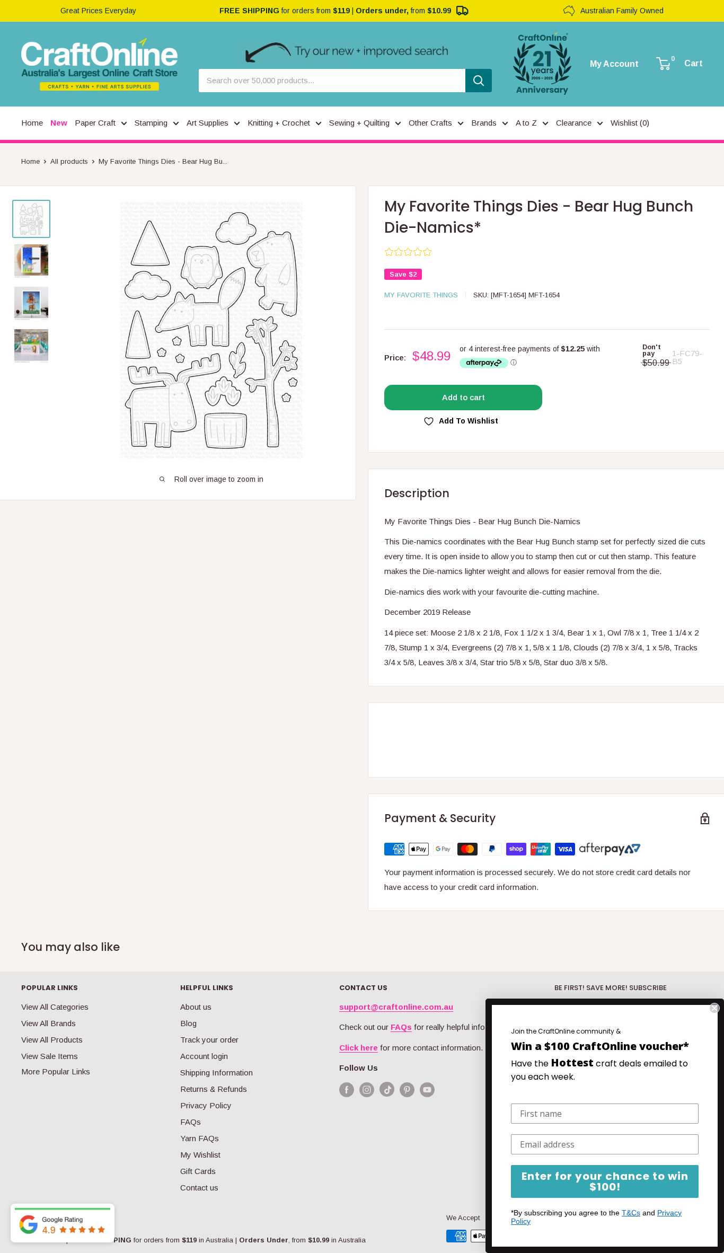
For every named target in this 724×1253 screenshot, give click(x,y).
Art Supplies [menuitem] (207, 122)
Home (30, 161)
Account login (204, 1056)
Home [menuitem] (32, 122)
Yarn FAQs (199, 1138)
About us (195, 1006)
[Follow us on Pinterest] (407, 1089)
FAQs (190, 1121)
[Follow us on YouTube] (427, 1089)
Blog (188, 1023)
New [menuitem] (58, 122)
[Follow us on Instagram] (366, 1089)
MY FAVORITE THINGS (421, 295)
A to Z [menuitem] (526, 122)
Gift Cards (198, 1171)
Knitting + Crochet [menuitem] (279, 122)
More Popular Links (55, 1071)
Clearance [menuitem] (573, 122)
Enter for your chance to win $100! (605, 1181)
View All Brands (48, 1023)
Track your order (209, 1039)
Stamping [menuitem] (151, 122)
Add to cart (463, 397)
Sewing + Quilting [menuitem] (359, 122)
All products (69, 161)
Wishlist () (630, 122)
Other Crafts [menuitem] (430, 122)
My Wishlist (200, 1154)
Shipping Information (216, 1072)
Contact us (199, 1187)
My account (614, 64)
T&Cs (631, 1212)
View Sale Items (49, 1056)
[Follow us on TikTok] (386, 1091)
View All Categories (55, 1006)
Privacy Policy (206, 1105)
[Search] (478, 80)
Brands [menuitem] (484, 122)
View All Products (52, 1039)
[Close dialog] (714, 1008)
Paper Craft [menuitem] (95, 122)
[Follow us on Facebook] (346, 1089)
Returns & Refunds (213, 1088)
